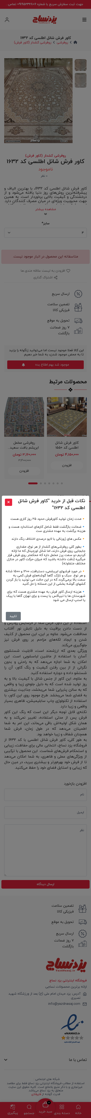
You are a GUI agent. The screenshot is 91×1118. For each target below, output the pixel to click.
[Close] (8, 502)
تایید (13, 616)
